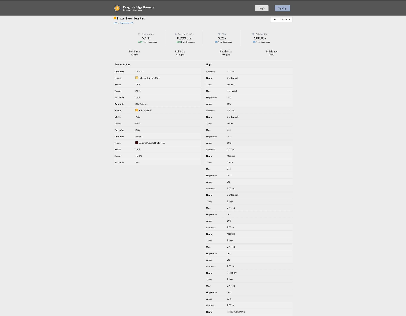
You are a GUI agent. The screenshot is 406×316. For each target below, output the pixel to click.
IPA (115, 23)
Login (262, 8)
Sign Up (282, 8)
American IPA (127, 23)
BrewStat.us (137, 10)
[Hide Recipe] (275, 19)
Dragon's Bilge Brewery (138, 7)
